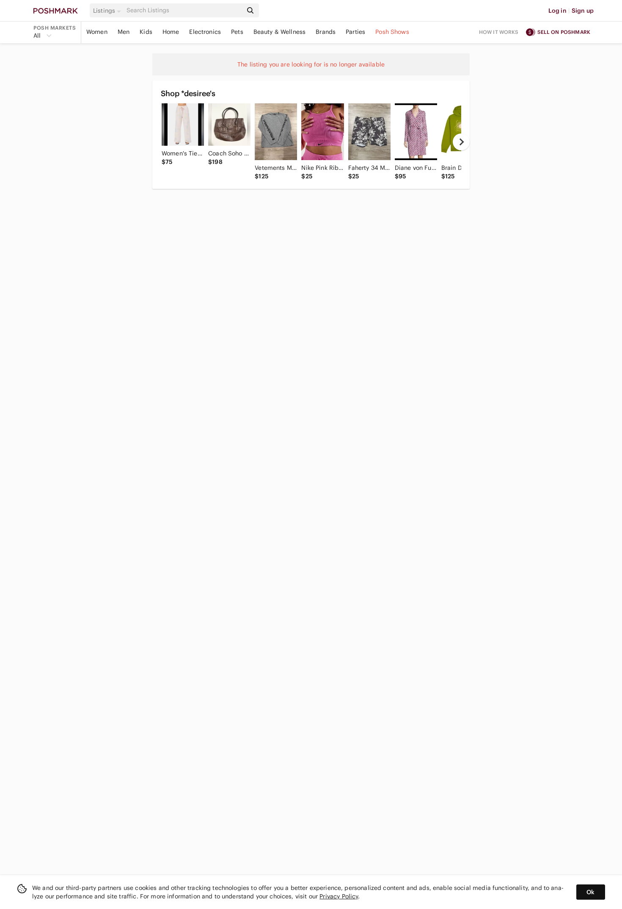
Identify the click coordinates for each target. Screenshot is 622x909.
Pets (237, 32)
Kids (146, 32)
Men (123, 32)
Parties (355, 32)
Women (96, 32)
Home (170, 32)
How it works (499, 32)
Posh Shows (392, 32)
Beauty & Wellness (279, 32)
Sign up (583, 10)
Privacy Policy (338, 896)
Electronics (205, 32)
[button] (108, 10)
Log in (557, 10)
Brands (326, 32)
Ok (590, 892)
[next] (461, 141)
